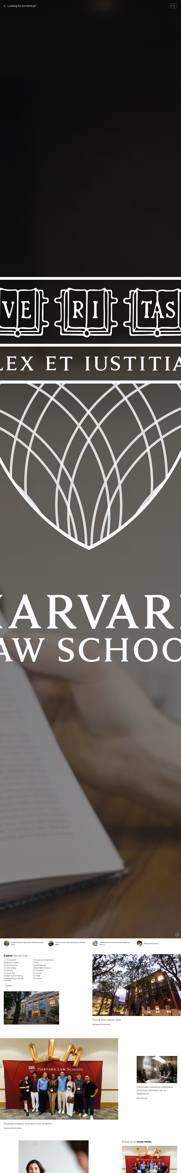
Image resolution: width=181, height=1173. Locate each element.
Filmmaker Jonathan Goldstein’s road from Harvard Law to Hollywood (155, 1090)
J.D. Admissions (10, 960)
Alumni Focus (142, 1098)
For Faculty (38, 973)
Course (10, 968)
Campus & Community (101, 1024)
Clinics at (9, 973)
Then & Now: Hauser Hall (106, 1019)
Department (42, 968)
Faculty (11, 965)
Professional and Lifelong (13, 979)
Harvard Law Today (43, 960)
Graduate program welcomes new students (28, 1123)
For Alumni (37, 978)
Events (40, 965)
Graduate (11, 962)
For (38, 970)
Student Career (14, 976)
